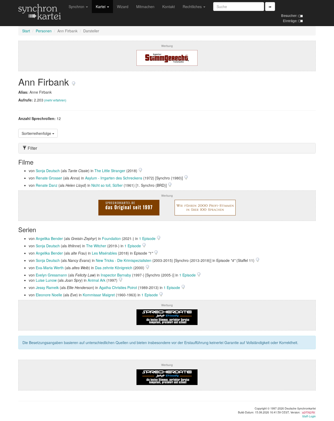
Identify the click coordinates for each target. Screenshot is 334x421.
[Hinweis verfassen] (73, 81)
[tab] (167, 148)
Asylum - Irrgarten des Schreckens (113, 178)
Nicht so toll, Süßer (107, 185)
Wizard (122, 6)
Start (26, 30)
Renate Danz (46, 185)
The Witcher (96, 245)
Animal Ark (96, 280)
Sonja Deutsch (48, 170)
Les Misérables (104, 253)
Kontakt (168, 6)
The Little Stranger (109, 170)
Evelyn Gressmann (51, 275)
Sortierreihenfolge (37, 133)
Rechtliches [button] (193, 6)
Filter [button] (32, 148)
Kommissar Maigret (99, 294)
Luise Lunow (46, 280)
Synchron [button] (77, 6)
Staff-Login (309, 416)
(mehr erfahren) (55, 100)
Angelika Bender (49, 238)
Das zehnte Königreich (113, 267)
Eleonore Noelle (49, 294)
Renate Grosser (49, 178)
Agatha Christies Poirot (118, 287)
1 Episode (148, 238)
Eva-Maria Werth (50, 267)
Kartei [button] (101, 6)
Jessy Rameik (47, 287)
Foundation (111, 238)
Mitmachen (145, 6)
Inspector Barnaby (116, 275)
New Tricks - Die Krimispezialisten (123, 260)
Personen (44, 30)
